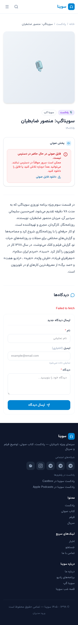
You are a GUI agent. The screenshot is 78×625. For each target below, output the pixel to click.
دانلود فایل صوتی (46, 177)
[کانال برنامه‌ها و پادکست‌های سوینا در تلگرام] (60, 466)
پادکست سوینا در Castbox (58, 481)
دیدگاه (65, 370)
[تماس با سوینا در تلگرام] (50, 466)
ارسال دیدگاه (36, 405)
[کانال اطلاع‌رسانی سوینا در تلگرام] (70, 466)
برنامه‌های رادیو (66, 577)
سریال (71, 523)
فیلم (72, 517)
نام (67, 331)
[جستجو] (16, 6)
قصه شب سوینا (65, 589)
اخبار (72, 541)
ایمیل (61, 348)
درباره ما (70, 571)
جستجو (70, 547)
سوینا (61, 6)
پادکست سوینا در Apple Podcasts (54, 487)
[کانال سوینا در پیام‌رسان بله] (30, 466)
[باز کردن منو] (7, 6)
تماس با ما (68, 553)
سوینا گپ (49, 112)
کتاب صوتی (68, 511)
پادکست (61, 24)
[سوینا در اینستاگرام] (40, 466)
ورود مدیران (39, 613)
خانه (72, 24)
